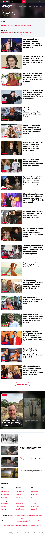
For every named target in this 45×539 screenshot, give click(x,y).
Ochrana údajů (33, 525)
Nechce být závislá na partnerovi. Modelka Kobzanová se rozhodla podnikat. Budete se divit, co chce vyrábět (32, 43)
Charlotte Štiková (5, 25)
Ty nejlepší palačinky (4, 503)
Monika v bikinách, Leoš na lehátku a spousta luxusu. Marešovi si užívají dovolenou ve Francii (33, 214)
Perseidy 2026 (23, 515)
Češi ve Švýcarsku (19, 508)
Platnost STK (33, 511)
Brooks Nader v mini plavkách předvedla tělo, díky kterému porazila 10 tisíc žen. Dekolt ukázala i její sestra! (33, 353)
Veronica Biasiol (18, 24)
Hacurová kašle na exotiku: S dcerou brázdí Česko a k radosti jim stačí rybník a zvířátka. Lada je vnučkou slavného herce (33, 95)
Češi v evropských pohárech (37, 515)
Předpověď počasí (17, 515)
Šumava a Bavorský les (20, 506)
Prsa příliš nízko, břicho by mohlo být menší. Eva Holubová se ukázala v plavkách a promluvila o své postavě (33, 146)
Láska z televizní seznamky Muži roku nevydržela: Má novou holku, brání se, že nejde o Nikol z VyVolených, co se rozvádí (33, 198)
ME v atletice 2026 (34, 494)
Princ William (25, 32)
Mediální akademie (18, 525)
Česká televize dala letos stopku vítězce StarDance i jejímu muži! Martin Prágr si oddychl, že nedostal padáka (33, 318)
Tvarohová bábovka (4, 508)
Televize (36, 6)
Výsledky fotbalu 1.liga (34, 491)
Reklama (8, 525)
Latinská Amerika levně (20, 509)
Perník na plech (3, 511)
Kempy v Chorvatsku (19, 503)
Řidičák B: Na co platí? (34, 508)
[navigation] (1, 2)
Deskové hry (36, 520)
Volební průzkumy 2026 (5, 491)
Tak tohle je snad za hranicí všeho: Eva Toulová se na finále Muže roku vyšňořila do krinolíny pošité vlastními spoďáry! (33, 250)
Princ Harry (11, 32)
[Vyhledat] (24, 1)
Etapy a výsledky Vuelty (20, 491)
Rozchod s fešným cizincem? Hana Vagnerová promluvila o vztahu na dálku (33, 300)
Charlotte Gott (13, 25)
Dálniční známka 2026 (34, 505)
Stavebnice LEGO (20, 520)
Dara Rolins (20, 25)
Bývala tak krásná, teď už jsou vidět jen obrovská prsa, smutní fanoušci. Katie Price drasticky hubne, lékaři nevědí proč (32, 181)
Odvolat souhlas (39, 525)
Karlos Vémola (11, 24)
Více (41, 6)
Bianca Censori (29, 34)
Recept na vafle (3, 509)
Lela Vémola (4, 24)
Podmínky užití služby (26, 525)
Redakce (12, 525)
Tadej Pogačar (18, 494)
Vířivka (22, 518)
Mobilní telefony (13, 520)
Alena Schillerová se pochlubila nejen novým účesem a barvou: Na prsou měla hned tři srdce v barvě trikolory (33, 112)
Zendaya (8, 34)
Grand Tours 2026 (19, 497)
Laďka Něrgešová (27, 25)
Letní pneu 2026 (33, 503)
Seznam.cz (41, 1)
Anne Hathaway (14, 34)
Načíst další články (22, 384)
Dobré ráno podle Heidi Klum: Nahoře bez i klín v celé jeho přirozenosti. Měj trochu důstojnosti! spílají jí (32, 129)
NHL (31, 497)
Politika (25, 6)
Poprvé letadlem (19, 505)
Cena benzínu (29, 515)
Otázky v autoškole (34, 509)
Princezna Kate (18, 32)
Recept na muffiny (4, 505)
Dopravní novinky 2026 (35, 506)
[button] (11, 45)
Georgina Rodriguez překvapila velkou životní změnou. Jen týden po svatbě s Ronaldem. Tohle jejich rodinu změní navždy (33, 336)
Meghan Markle (4, 32)
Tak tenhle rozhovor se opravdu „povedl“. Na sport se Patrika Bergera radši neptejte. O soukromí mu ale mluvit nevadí (33, 284)
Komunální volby (4, 497)
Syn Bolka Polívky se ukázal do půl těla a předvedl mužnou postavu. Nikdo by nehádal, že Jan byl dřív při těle (33, 60)
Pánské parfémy (25, 521)
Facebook (4, 525)
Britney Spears (22, 34)
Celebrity (19, 6)
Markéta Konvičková (5, 27)
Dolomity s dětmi (19, 511)
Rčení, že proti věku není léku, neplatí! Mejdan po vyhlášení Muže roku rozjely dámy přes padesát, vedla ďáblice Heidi (33, 370)
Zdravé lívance (3, 506)
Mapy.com (11, 515)
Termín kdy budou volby (5, 494)
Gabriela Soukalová (27, 24)
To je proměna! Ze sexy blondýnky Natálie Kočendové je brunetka (31, 265)
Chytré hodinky (19, 521)
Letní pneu (32, 520)
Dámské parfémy (26, 520)
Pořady (30, 6)
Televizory (41, 520)
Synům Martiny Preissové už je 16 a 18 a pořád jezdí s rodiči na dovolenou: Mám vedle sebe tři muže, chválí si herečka (33, 77)
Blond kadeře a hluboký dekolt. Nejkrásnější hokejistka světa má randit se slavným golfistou (33, 162)
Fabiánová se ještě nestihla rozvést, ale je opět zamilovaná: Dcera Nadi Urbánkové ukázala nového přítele (33, 232)
